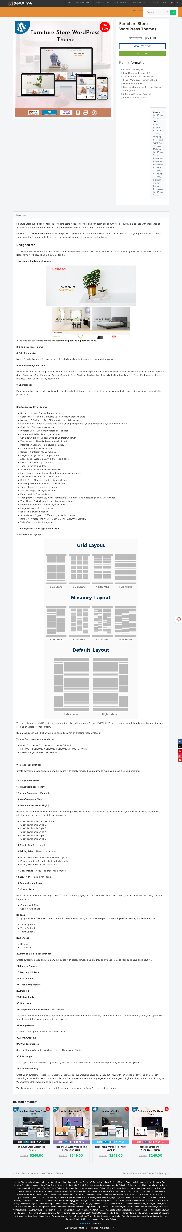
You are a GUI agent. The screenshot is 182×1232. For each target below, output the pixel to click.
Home (134, 11)
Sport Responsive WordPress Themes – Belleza (39, 1173)
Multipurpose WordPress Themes (159, 152)
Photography (159, 158)
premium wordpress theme (157, 183)
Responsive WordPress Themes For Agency (144, 1173)
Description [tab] (21, 215)
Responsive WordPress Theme (158, 192)
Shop (140, 11)
